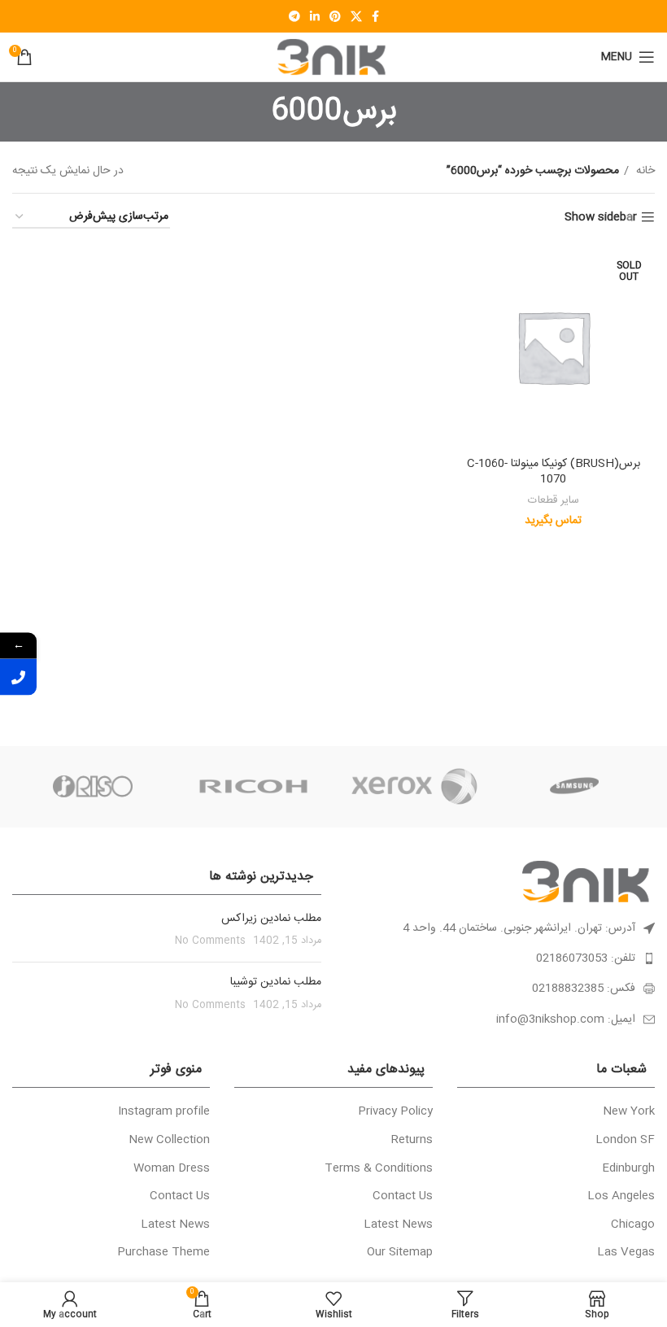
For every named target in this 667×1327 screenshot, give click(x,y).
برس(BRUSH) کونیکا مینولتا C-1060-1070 (553, 472)
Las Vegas (626, 1253)
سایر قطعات (553, 501)
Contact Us (403, 1197)
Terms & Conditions (379, 1169)
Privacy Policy (395, 1112)
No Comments (210, 940)
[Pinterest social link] (335, 16)
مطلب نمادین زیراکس (271, 918)
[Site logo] (333, 58)
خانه (644, 171)
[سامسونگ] (575, 786)
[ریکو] (253, 786)
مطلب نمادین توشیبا (275, 982)
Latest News (398, 1225)
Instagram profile (164, 1112)
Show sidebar (601, 218)
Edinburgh (628, 1169)
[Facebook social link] (375, 16)
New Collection (169, 1141)
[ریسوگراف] (92, 786)
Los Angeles (621, 1197)
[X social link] (356, 16)
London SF (625, 1141)
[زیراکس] (414, 786)
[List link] (500, 958)
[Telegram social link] (294, 16)
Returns (412, 1141)
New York (629, 1112)
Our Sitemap (400, 1253)
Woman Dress (171, 1169)
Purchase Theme (163, 1253)
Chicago (633, 1225)
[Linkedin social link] (315, 16)
